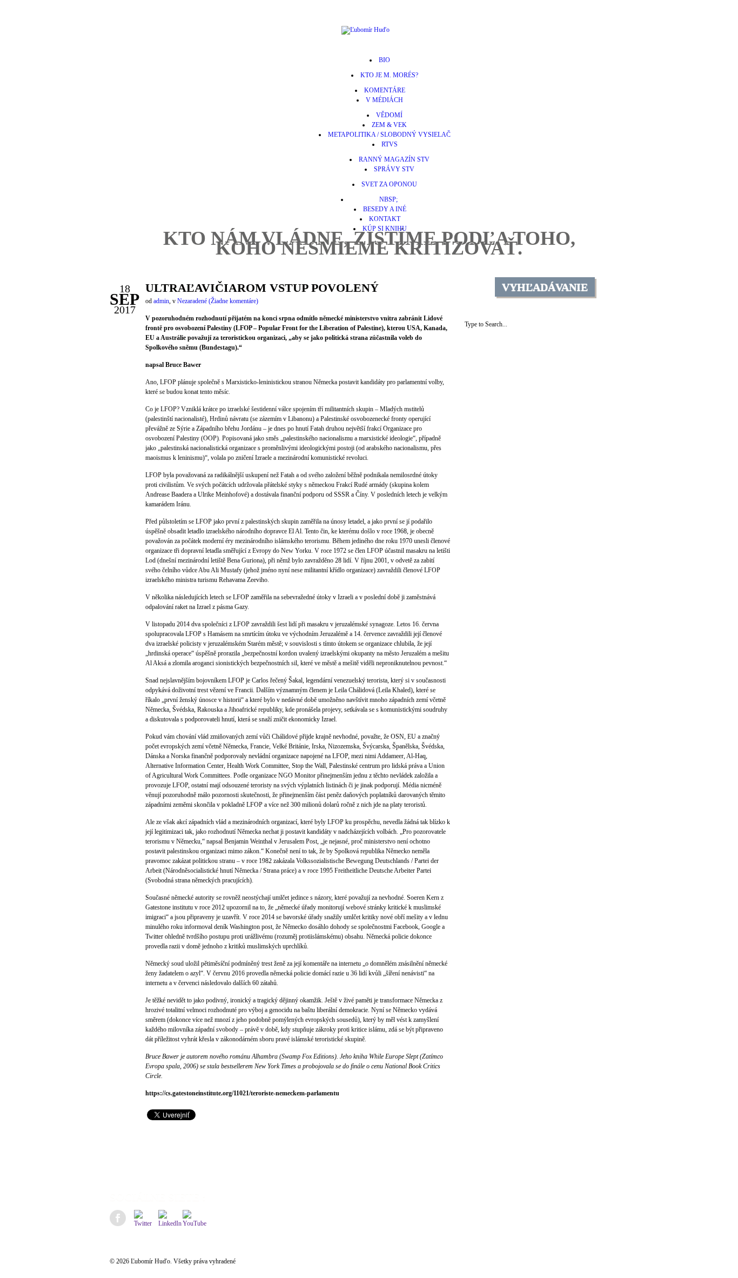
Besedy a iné (384, 209)
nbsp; (384, 199)
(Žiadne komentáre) (233, 301)
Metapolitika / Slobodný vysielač (389, 134)
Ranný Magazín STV (394, 159)
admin (161, 301)
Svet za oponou (389, 184)
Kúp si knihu (385, 228)
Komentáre (384, 90)
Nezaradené (192, 301)
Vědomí (389, 115)
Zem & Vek (389, 125)
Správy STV (394, 169)
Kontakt (384, 219)
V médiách (384, 100)
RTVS (389, 144)
